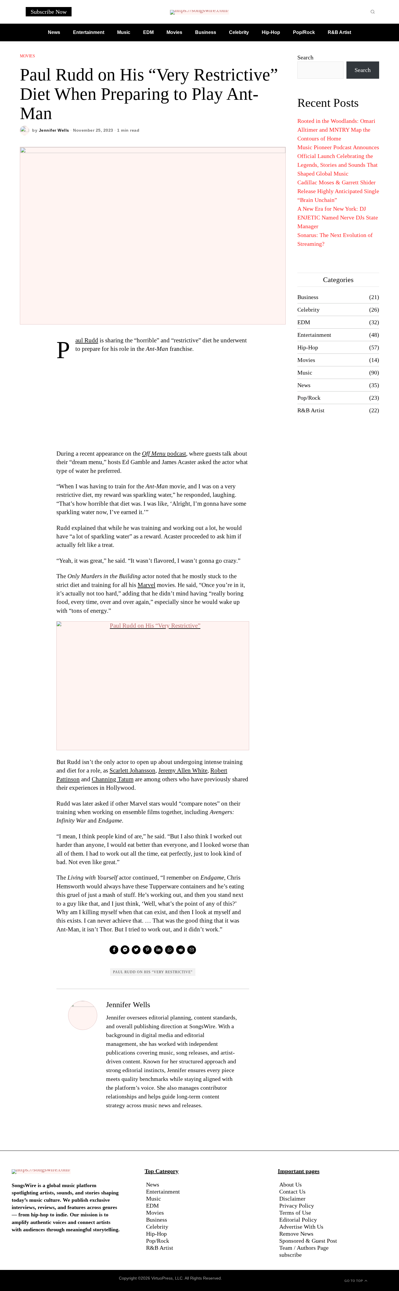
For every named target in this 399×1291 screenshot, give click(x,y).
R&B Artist (311, 410)
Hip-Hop (307, 347)
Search (305, 57)
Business (307, 297)
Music (304, 372)
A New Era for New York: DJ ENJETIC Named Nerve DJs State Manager (337, 217)
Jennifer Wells (54, 130)
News (303, 385)
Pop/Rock (308, 397)
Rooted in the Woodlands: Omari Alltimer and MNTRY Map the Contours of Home (336, 130)
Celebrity (308, 309)
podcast (164, 453)
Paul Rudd (86, 340)
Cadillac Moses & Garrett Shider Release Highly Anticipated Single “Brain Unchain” (338, 191)
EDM (303, 322)
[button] (372, 11)
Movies (27, 56)
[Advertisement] (152, 406)
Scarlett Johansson (132, 770)
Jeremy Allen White (182, 770)
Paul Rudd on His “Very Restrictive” (152, 972)
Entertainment (314, 335)
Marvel (146, 584)
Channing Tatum (112, 779)
